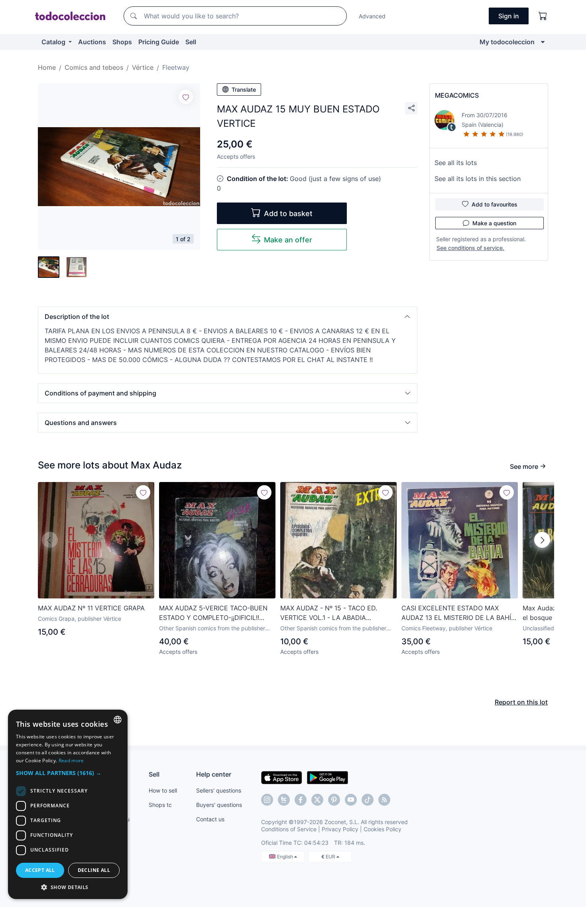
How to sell (163, 790)
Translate (244, 89)
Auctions (92, 42)
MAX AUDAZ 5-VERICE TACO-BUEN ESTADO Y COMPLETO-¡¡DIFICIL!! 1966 (213, 613)
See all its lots (456, 163)
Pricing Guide (158, 42)
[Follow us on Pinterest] (334, 800)
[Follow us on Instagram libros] (284, 800)
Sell (190, 42)
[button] (228, 316)
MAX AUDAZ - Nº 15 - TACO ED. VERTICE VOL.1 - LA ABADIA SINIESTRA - (328, 613)
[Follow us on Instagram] (267, 800)
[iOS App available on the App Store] (281, 777)
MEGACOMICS (457, 95)
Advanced (372, 16)
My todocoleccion (507, 42)
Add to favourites (494, 204)
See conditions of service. (470, 247)
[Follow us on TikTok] (368, 800)
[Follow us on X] (317, 800)
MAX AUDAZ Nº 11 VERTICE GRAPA (91, 608)
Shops (122, 42)
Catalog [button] (54, 42)
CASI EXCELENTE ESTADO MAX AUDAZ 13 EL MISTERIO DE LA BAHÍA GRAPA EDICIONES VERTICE (458, 613)
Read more (71, 760)
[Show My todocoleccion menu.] (543, 42)
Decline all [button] (94, 870)
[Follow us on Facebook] (301, 800)
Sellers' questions (218, 790)
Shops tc (160, 804)
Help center (213, 774)
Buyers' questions (219, 804)
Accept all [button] (40, 870)
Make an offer (288, 240)
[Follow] (186, 97)
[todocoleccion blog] (384, 800)
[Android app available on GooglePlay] (327, 777)
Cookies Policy (382, 829)
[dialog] (68, 804)
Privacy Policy (340, 829)
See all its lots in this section (478, 179)
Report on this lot (521, 702)
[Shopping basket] (543, 16)
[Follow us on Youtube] (351, 800)
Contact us (210, 819)
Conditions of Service (289, 829)
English (285, 857)
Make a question (494, 223)
